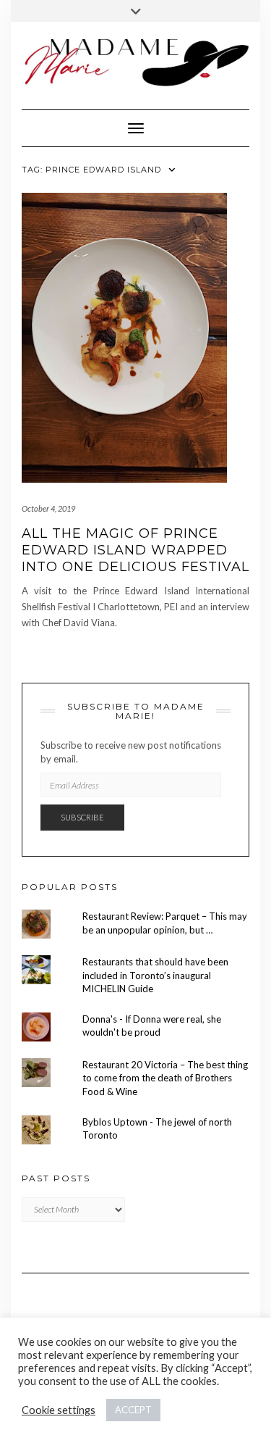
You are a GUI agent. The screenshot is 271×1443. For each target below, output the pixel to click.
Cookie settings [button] (58, 1410)
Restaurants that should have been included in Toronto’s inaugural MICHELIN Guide (155, 975)
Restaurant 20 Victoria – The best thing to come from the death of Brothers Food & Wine (165, 1078)
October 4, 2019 (48, 508)
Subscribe (82, 817)
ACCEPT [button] (133, 1409)
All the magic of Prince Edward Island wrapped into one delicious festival (135, 550)
